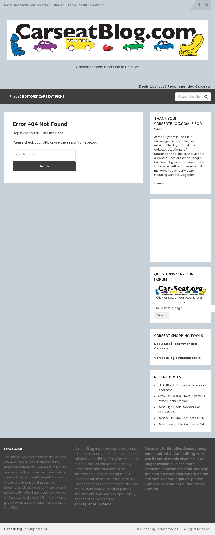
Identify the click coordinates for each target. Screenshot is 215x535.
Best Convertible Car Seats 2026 (182, 424)
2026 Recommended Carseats (185, 86)
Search (206, 96)
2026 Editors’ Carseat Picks (39, 97)
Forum (72, 5)
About (79, 504)
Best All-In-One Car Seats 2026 (181, 418)
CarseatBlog (13, 529)
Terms (92, 504)
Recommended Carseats (31, 5)
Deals (58, 5)
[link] (188, 158)
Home (8, 5)
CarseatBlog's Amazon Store (177, 358)
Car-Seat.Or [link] (162, 162)
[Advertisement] (184, 230)
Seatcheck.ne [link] (164, 154)
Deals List (147, 86)
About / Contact (90, 5)
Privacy (105, 504)
